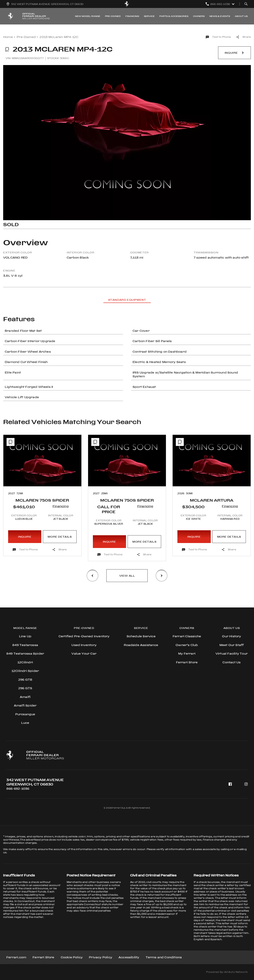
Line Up (25, 636)
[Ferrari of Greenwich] (127, 4)
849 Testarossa (25, 644)
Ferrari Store (43, 957)
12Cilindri (25, 662)
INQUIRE (24, 536)
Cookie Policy (72, 957)
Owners (199, 16)
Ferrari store (187, 662)
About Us (241, 16)
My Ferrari (186, 653)
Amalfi (25, 696)
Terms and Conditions (164, 957)
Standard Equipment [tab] (127, 299)
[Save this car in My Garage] (7, 49)
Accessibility (128, 957)
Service (149, 16)
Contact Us (231, 662)
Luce (25, 722)
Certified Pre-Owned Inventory (84, 636)
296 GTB (25, 679)
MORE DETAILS (60, 536)
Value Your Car (83, 653)
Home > (9, 36)
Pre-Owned (113, 16)
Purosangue (25, 714)
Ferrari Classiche (187, 636)
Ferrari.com (16, 957)
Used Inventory (83, 644)
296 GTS (25, 688)
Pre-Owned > (27, 36)
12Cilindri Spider (25, 670)
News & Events (219, 16)
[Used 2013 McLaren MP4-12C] (127, 142)
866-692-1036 (17, 788)
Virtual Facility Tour (232, 653)
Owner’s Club (187, 644)
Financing (132, 16)
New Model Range (87, 16)
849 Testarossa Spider (25, 653)
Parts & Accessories (173, 16)
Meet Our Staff (231, 644)
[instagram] (246, 784)
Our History (231, 636)
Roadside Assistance (141, 644)
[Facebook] (230, 784)
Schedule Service (141, 636)
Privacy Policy (100, 957)
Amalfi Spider (25, 705)
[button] (92, 575)
